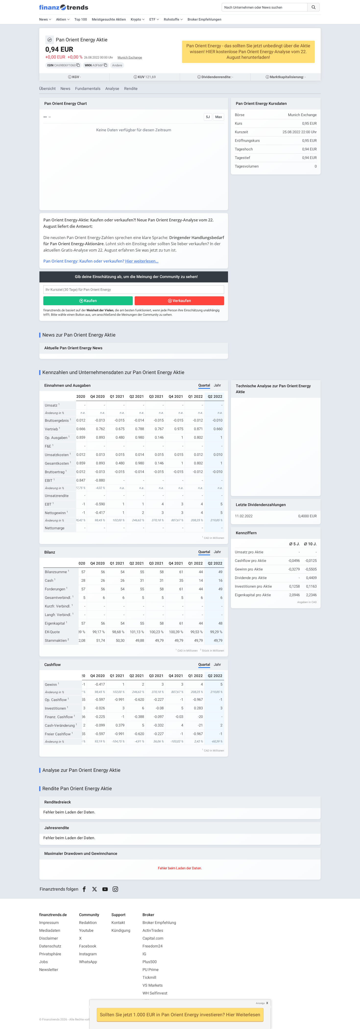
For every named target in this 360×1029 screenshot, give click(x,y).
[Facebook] (84, 889)
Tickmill (149, 978)
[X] (94, 889)
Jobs (43, 962)
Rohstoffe (171, 19)
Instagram (88, 954)
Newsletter (48, 970)
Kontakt (118, 923)
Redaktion (88, 923)
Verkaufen (182, 301)
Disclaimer (48, 938)
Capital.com (153, 938)
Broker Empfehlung (159, 923)
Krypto (136, 19)
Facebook (87, 946)
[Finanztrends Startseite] (63, 10)
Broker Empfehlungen (204, 19)
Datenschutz (50, 946)
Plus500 (150, 962)
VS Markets (153, 985)
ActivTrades (153, 930)
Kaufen (90, 301)
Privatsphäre (50, 954)
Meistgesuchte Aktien (109, 19)
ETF (152, 19)
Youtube (86, 930)
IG (144, 954)
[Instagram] (115, 889)
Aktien (61, 19)
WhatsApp (88, 962)
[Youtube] (105, 889)
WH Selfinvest (155, 993)
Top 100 (80, 19)
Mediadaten (49, 930)
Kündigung (120, 930)
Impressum (49, 923)
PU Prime (151, 970)
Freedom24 (153, 946)
